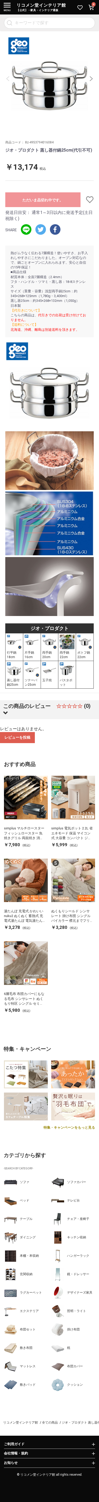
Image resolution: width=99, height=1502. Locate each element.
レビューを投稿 (17, 737)
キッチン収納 (76, 1237)
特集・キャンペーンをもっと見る (69, 1127)
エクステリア (29, 1311)
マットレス (28, 1366)
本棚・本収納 (29, 1256)
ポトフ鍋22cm (83, 655)
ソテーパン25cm (31, 682)
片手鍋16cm (29, 655)
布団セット (28, 1329)
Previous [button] (8, 78)
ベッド (24, 1200)
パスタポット (66, 682)
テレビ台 (73, 1200)
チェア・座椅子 (78, 1219)
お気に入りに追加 (87, 199)
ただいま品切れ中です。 (42, 200)
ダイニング (28, 1237)
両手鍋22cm (64, 655)
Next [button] (91, 78)
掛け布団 (73, 1329)
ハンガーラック (78, 1256)
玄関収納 (26, 1274)
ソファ (24, 1182)
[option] (49, 78)
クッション (75, 1384)
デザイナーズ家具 (79, 1292)
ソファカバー (76, 1182)
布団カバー (75, 1366)
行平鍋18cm (11, 655)
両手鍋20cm (47, 655)
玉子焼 (47, 680)
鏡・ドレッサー (78, 1274)
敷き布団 (26, 1348)
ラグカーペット (31, 1292)
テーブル (26, 1219)
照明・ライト (76, 1311)
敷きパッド (28, 1384)
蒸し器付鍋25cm (13, 682)
